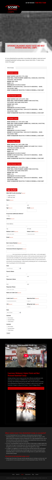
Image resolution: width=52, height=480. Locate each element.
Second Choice (11, 319)
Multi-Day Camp (11, 197)
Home (13, 474)
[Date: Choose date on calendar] (20, 268)
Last (28, 205)
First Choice (10, 317)
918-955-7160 (40, 2)
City (7, 228)
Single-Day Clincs (11, 195)
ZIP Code (29, 228)
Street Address (9, 223)
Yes (9, 216)
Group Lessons (28, 474)
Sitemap (25, 478)
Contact (36, 474)
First (7, 205)
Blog (33, 474)
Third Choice (10, 321)
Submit (8, 333)
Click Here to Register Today (26, 388)
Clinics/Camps (10, 67)
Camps (22, 474)
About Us (17, 474)
